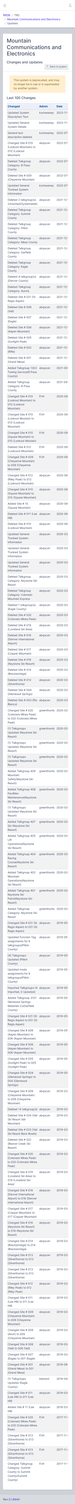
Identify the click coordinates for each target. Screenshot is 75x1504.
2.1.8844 (14, 1499)
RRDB (6, 15)
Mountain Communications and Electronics (33, 19)
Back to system (58, 66)
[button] (70, 5)
